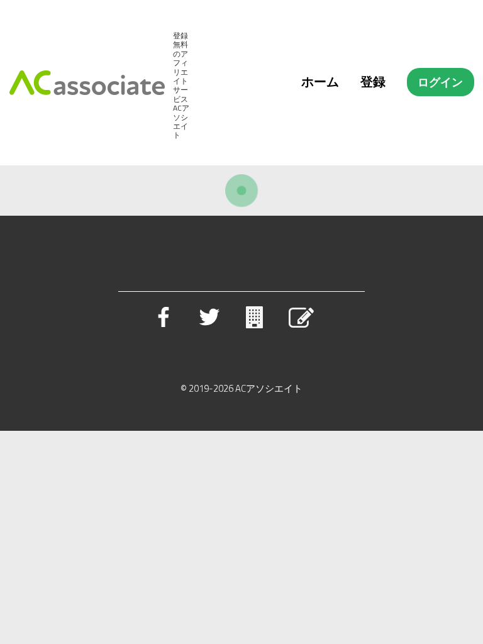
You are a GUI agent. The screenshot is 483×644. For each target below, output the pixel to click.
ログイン (440, 82)
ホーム (320, 81)
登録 (373, 81)
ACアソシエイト (269, 388)
